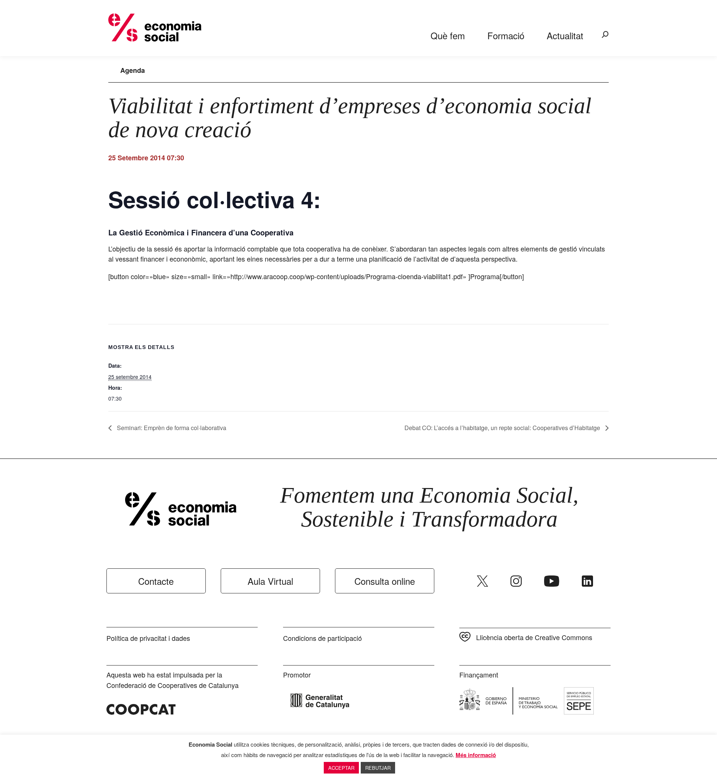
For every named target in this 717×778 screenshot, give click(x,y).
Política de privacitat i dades (148, 638)
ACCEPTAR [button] (341, 767)
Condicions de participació (322, 638)
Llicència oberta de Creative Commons (534, 637)
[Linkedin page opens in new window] (587, 581)
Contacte (156, 580)
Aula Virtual (270, 580)
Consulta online (384, 580)
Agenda (132, 70)
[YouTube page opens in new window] (551, 581)
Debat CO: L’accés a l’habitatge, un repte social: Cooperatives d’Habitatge (503, 427)
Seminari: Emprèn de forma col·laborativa (170, 427)
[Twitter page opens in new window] (482, 581)
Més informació (476, 755)
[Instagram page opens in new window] (516, 581)
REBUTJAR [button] (378, 767)
